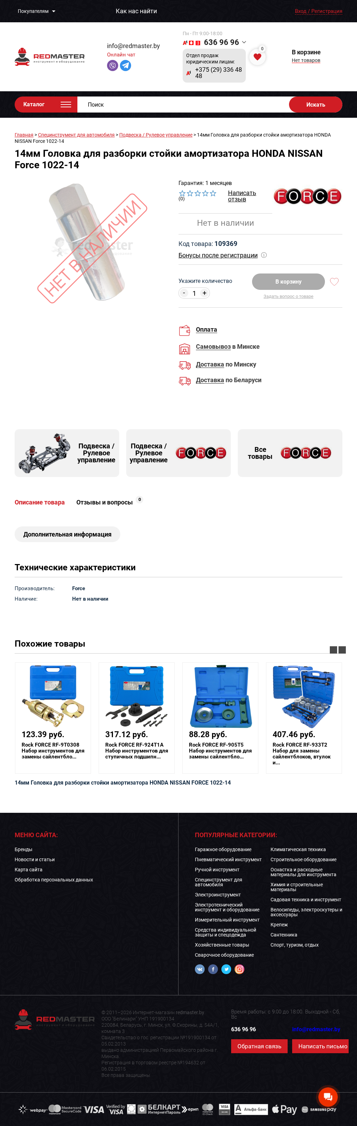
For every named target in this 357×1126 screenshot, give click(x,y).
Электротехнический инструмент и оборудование (227, 907)
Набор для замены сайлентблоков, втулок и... (302, 754)
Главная (24, 135)
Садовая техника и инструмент (306, 899)
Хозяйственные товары (222, 945)
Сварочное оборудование (224, 955)
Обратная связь (259, 1046)
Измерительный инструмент (227, 920)
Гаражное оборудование (223, 849)
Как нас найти (136, 11)
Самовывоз (213, 347)
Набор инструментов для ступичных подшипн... (136, 751)
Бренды (23, 849)
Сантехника (284, 935)
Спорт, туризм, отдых (295, 945)
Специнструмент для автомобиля (76, 135)
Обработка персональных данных (54, 879)
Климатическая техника (298, 849)
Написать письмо (323, 1046)
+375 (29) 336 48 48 (218, 73)
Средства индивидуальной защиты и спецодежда (225, 932)
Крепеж (279, 924)
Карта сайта (29, 869)
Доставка (210, 364)
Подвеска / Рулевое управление (155, 135)
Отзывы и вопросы (108, 502)
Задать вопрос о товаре (288, 296)
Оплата (206, 329)
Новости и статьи (35, 859)
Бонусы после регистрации (218, 255)
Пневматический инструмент (228, 859)
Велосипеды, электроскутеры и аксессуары (306, 912)
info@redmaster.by (133, 45)
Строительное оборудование (303, 859)
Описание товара (40, 502)
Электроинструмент (218, 894)
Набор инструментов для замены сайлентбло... (53, 751)
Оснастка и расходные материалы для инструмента (303, 872)
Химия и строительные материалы (297, 887)
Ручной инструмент (217, 869)
